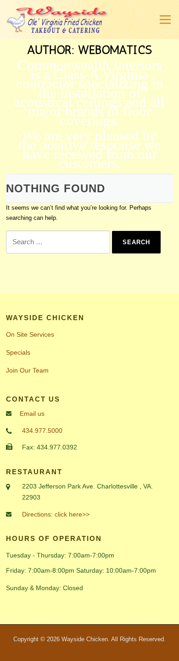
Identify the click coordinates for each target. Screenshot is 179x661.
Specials (18, 352)
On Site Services (30, 334)
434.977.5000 (42, 430)
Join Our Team (27, 370)
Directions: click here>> (56, 514)
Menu (164, 19)
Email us (32, 413)
